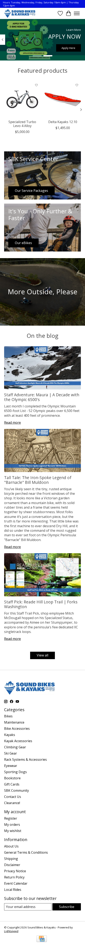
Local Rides (12, 889)
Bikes (8, 716)
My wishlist (12, 830)
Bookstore (12, 778)
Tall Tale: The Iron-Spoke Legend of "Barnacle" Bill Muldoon (37, 480)
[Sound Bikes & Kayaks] (19, 13)
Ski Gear (10, 753)
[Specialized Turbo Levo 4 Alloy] (22, 99)
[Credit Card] (42, 939)
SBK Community (16, 790)
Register (10, 818)
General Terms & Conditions (26, 852)
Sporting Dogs (15, 772)
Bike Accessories (17, 728)
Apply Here (68, 48)
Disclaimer (12, 865)
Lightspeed (11, 931)
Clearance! (12, 803)
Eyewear (10, 765)
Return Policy (14, 877)
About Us (11, 846)
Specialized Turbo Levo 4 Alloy (22, 124)
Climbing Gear (15, 747)
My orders (12, 824)
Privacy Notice (15, 871)
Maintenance (14, 722)
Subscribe (66, 906)
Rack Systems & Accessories (25, 759)
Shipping (11, 858)
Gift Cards (11, 784)
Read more (12, 422)
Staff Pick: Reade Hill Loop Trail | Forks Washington (40, 604)
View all (42, 655)
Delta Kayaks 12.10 (62, 122)
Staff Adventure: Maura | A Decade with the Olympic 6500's (41, 397)
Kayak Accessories (18, 741)
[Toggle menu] (77, 13)
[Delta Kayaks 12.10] (63, 99)
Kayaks (9, 734)
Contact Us (12, 796)
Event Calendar (15, 883)
